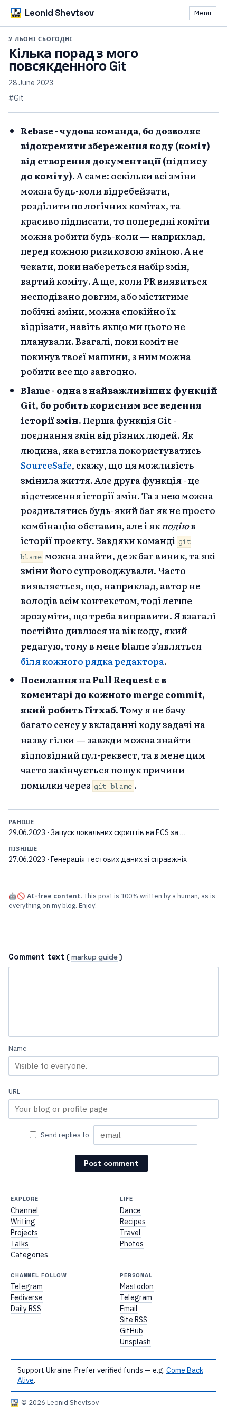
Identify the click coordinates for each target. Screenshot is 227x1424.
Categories (29, 1255)
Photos (132, 1243)
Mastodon (137, 1286)
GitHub (131, 1330)
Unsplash (135, 1341)
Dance (130, 1210)
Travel (130, 1232)
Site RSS (133, 1319)
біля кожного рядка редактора (92, 660)
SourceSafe (46, 464)
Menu (202, 12)
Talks (20, 1243)
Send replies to (65, 1134)
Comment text (36, 957)
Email (129, 1308)
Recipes (133, 1221)
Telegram (27, 1286)
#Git (16, 98)
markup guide (94, 958)
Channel (25, 1210)
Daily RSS (26, 1308)
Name (17, 1048)
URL (14, 1091)
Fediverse (27, 1297)
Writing (23, 1221)
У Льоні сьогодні (40, 39)
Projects (24, 1232)
